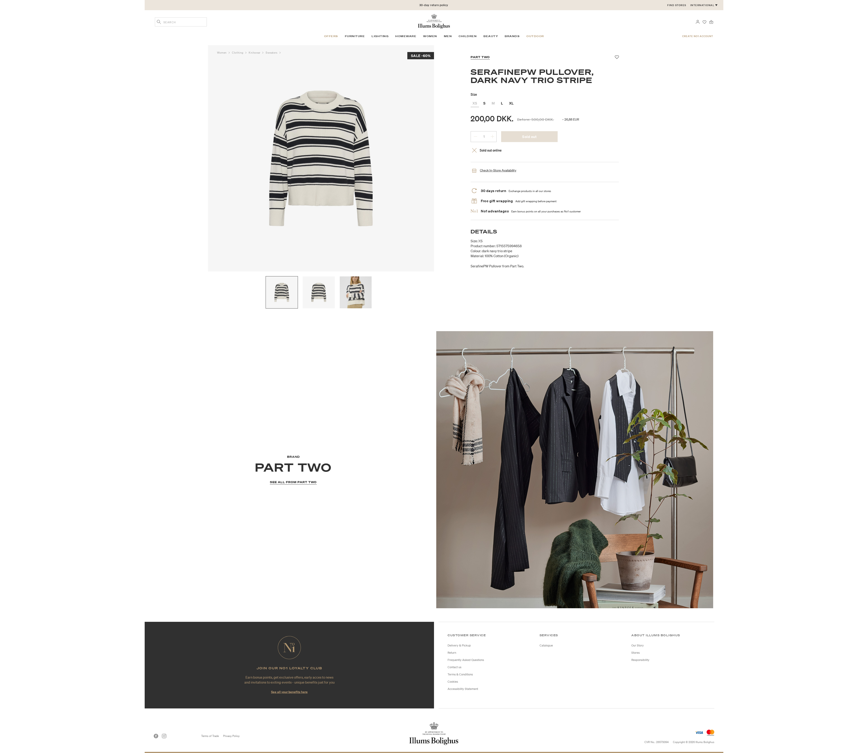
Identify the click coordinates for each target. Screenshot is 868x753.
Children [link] (468, 36)
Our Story (637, 645)
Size (474, 94)
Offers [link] (331, 36)
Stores (635, 653)
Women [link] (430, 36)
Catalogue (546, 645)
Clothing (238, 53)
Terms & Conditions (460, 674)
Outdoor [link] (535, 36)
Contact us (454, 667)
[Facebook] (156, 736)
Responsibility (640, 660)
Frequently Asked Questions (466, 660)
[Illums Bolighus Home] (434, 21)
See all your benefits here (289, 692)
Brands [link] (512, 36)
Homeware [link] (405, 36)
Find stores (676, 5)
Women (222, 53)
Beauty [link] (491, 36)
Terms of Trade (210, 736)
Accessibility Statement (463, 689)
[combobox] (181, 21)
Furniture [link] (355, 36)
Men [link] (448, 36)
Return (452, 653)
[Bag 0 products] (711, 21)
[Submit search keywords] (159, 22)
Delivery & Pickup (459, 645)
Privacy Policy (231, 736)
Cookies (453, 682)
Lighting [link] (380, 36)
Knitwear (255, 53)
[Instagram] (164, 736)
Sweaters (272, 53)
